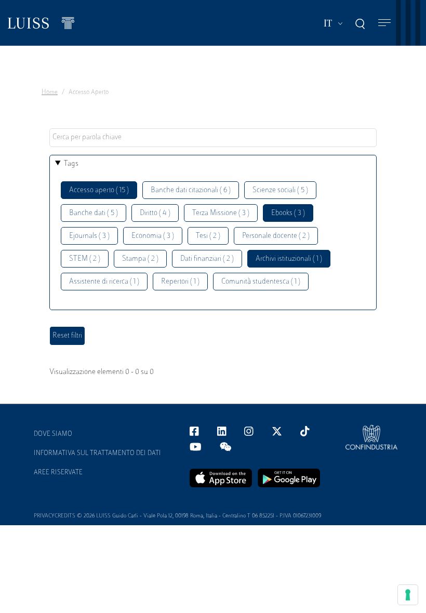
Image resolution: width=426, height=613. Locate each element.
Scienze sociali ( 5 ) (280, 190)
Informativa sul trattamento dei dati (97, 453)
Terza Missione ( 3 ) (220, 213)
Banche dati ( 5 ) (93, 213)
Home (50, 92)
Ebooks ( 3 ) (288, 213)
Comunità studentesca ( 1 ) (260, 282)
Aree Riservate (58, 473)
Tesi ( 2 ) (208, 236)
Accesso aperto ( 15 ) (99, 190)
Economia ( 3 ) (152, 236)
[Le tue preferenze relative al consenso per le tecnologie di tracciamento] (408, 595)
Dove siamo (53, 434)
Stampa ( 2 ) (140, 259)
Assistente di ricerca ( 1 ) (104, 282)
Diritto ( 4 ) (155, 213)
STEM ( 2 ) (84, 259)
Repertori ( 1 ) (180, 282)
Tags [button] (71, 164)
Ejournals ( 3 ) (89, 236)
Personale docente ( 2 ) (276, 236)
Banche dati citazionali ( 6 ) (191, 190)
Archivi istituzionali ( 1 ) (289, 259)
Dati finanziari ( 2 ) (207, 259)
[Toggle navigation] (384, 23)
